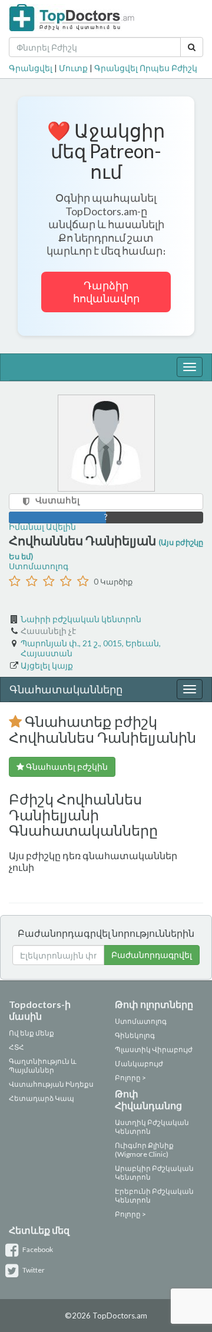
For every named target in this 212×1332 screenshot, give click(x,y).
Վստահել (57, 500)
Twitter (33, 1270)
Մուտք (73, 68)
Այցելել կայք (47, 665)
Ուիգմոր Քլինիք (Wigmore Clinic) (144, 1150)
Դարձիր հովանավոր (106, 292)
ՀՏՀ (16, 1047)
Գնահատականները (65, 689)
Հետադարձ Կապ (41, 1098)
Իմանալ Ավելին (42, 527)
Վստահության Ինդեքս (51, 1084)
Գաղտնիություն (39, 1061)
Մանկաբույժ (139, 1063)
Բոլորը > (130, 1077)
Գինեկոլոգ (135, 1035)
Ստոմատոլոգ (38, 566)
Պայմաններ (31, 1070)
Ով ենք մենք (31, 1033)
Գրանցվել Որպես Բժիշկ (145, 68)
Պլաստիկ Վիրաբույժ (154, 1049)
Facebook (37, 1249)
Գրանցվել (30, 68)
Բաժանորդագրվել (151, 955)
